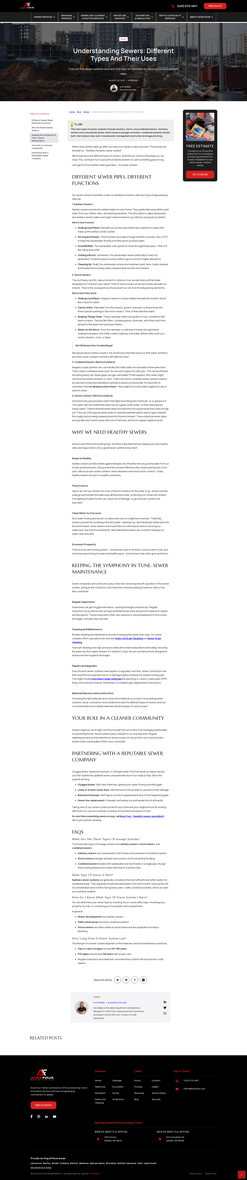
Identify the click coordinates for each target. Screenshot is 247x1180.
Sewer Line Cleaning (100, 1101)
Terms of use (210, 1173)
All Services (118, 1099)
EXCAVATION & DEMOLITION (142, 17)
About (137, 1080)
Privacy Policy (196, 1173)
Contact (156, 1080)
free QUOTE (215, 6)
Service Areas (159, 1093)
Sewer (124, 39)
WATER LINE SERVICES (120, 17)
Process (138, 1086)
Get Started (200, 174)
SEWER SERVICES (43, 17)
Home (72, 111)
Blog (79, 111)
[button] (44, 17)
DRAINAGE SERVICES (66, 17)
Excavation (118, 1086)
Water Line (100, 1086)
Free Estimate (43, 1105)
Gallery (155, 1086)
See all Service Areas (41, 1167)
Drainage (116, 1080)
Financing (139, 1093)
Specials (156, 1099)
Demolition (100, 1093)
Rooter (115, 1093)
